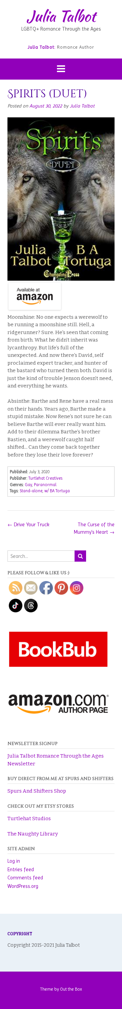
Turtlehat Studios (29, 818)
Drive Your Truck (28, 525)
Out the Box (71, 989)
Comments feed (25, 878)
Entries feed (20, 869)
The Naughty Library (32, 834)
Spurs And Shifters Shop (36, 791)
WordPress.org (22, 886)
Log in (13, 861)
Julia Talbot (61, 16)
